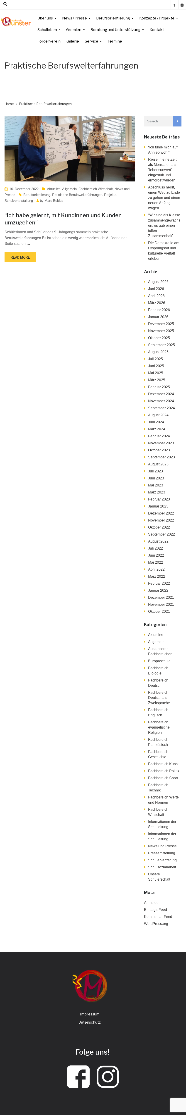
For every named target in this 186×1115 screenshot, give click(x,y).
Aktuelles (54, 189)
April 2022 (156, 569)
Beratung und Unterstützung (115, 30)
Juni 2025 (156, 366)
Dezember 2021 (161, 597)
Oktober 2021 (159, 611)
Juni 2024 (156, 422)
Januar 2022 (158, 590)
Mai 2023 (155, 485)
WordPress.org (156, 924)
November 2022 (161, 520)
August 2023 (158, 464)
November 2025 (161, 331)
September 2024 (161, 408)
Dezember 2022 (161, 513)
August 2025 (158, 352)
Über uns (45, 18)
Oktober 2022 (159, 527)
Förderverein (49, 41)
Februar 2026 (159, 310)
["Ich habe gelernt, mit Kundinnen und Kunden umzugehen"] (70, 148)
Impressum (89, 1014)
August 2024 (158, 415)
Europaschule (159, 661)
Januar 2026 (158, 317)
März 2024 (156, 429)
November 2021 (161, 604)
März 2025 (156, 380)
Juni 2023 (156, 478)
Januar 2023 (158, 506)
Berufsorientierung (113, 18)
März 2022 (156, 576)
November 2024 (161, 401)
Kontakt (157, 30)
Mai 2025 (155, 373)
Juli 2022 (155, 548)
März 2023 (156, 492)
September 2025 (161, 345)
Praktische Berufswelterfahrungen (77, 195)
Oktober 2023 (159, 450)
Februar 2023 (159, 499)
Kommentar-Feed (158, 917)
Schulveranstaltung (19, 201)
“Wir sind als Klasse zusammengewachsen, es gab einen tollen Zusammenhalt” (164, 225)
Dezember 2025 (161, 324)
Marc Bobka (53, 201)
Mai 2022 (155, 562)
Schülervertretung (162, 860)
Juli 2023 (155, 471)
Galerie (72, 41)
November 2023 (161, 443)
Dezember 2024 (161, 394)
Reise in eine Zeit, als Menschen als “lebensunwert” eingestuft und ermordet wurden (162, 169)
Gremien (73, 30)
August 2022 (158, 541)
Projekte (110, 195)
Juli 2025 (155, 359)
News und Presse (162, 846)
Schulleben (47, 30)
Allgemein (69, 189)
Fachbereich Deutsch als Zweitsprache (159, 698)
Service (91, 41)
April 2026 (156, 296)
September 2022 (161, 534)
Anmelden (152, 903)
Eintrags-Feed (155, 910)
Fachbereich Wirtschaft (95, 189)
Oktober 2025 (159, 338)
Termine (115, 41)
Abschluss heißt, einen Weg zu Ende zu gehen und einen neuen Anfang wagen (164, 197)
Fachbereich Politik (163, 771)
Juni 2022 (156, 555)
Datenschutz (89, 1022)
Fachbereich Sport (163, 778)
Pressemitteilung (161, 853)
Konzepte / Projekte (156, 18)
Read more (20, 257)
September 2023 (161, 457)
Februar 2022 (159, 583)
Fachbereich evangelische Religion (159, 727)
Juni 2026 (156, 289)
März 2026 (156, 303)
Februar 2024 (159, 436)
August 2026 (158, 282)
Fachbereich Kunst (163, 764)
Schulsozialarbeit (162, 867)
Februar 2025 (159, 387)
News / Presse (74, 18)
